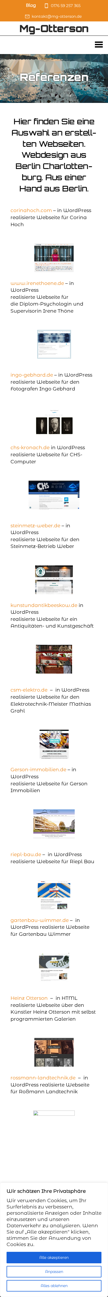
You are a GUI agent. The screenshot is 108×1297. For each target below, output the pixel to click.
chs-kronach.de (30, 448)
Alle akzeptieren (54, 1257)
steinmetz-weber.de (35, 526)
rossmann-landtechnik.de (42, 1078)
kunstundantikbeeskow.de (43, 605)
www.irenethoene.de (37, 283)
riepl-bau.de (25, 854)
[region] (54, 1240)
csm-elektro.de (28, 690)
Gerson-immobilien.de (38, 770)
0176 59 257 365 (65, 5)
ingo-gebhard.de (31, 375)
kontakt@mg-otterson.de (57, 16)
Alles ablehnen (54, 1285)
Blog (31, 5)
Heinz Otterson (29, 998)
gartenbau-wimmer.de (39, 920)
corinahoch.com (31, 210)
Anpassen (54, 1271)
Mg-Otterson (54, 28)
